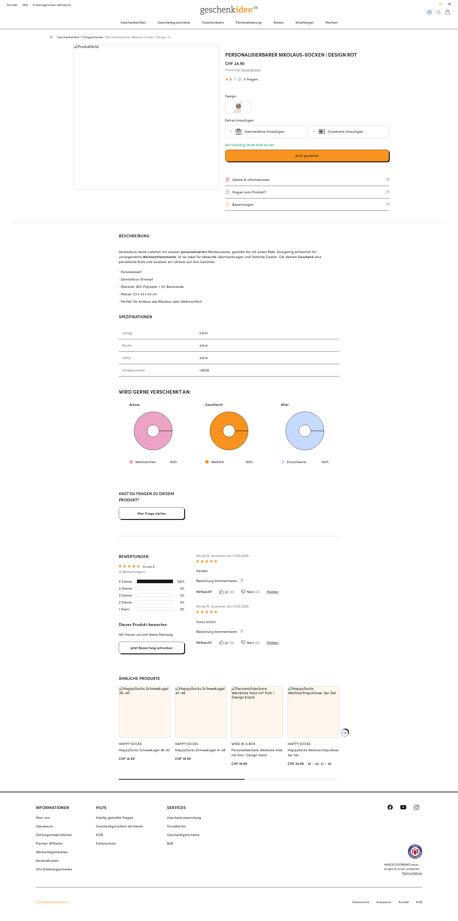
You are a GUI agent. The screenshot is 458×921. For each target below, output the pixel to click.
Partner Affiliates (49, 843)
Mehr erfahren (412, 873)
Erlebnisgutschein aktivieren (52, 5)
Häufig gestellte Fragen (114, 817)
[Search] (438, 12)
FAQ (25, 5)
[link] (146, 117)
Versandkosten (251, 70)
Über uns (43, 817)
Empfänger (304, 22)
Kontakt (12, 5)
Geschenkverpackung (184, 817)
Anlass (279, 22)
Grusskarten (176, 826)
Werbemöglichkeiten (52, 852)
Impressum (44, 826)
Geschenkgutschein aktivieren (119, 826)
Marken (331, 22)
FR (449, 4)
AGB (99, 834)
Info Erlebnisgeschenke (54, 869)
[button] (237, 107)
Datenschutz (106, 843)
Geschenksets (213, 22)
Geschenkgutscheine (174, 22)
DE (441, 4)
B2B (170, 843)
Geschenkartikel (133, 22)
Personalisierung (249, 22)
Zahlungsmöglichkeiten (54, 834)
